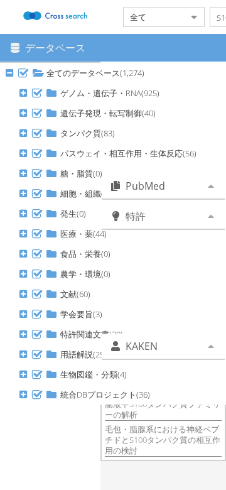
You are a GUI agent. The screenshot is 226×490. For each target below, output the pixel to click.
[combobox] (154, 17)
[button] (23, 73)
